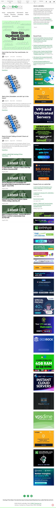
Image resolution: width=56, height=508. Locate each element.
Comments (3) (19, 56)
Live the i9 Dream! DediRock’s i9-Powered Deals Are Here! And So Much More (43, 63)
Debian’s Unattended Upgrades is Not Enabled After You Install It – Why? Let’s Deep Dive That (43, 47)
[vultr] (43, 85)
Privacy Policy (29, 505)
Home (3, 12)
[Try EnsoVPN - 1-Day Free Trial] (43, 160)
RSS (35, 505)
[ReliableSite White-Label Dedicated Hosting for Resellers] (43, 104)
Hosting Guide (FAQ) (29, 500)
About (2, 1)
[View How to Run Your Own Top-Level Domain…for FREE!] (16, 49)
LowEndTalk (7, 16)
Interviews (13, 14)
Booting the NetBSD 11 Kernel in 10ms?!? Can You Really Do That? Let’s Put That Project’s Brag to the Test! (43, 39)
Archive (17, 505)
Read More (5, 70)
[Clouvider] (43, 122)
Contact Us (22, 505)
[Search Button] (52, 27)
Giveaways (20, 14)
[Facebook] (46, 1)
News (26, 12)
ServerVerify (15, 16)
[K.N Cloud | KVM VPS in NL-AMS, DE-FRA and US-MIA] (43, 179)
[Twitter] (54, 1)
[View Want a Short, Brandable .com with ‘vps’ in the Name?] (12, 94)
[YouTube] (50, 1)
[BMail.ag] (43, 141)
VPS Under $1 (20, 12)
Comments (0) (19, 100)
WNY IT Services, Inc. (36, 503)
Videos (27, 14)
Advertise (41, 1)
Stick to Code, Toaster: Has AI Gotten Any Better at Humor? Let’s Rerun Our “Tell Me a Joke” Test (42, 53)
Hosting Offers (11, 12)
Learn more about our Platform (41, 23)
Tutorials (6, 14)
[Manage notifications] (53, 505)
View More (5, 156)
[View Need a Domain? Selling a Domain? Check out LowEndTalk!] (12, 133)
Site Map (39, 505)
